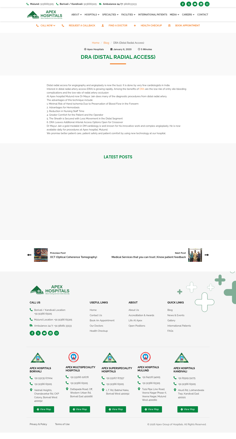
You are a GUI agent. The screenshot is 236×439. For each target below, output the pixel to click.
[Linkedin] (201, 4)
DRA (142, 89)
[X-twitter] (188, 4)
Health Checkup (151, 25)
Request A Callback (82, 25)
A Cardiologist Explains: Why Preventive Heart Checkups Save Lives (116, 216)
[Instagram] (207, 4)
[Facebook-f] (182, 4)
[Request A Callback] (63, 25)
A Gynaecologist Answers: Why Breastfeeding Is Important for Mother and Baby (175, 216)
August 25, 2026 (40, 208)
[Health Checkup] (135, 25)
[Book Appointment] (169, 25)
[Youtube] (194, 4)
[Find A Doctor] (103, 25)
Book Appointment (187, 25)
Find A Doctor (118, 25)
